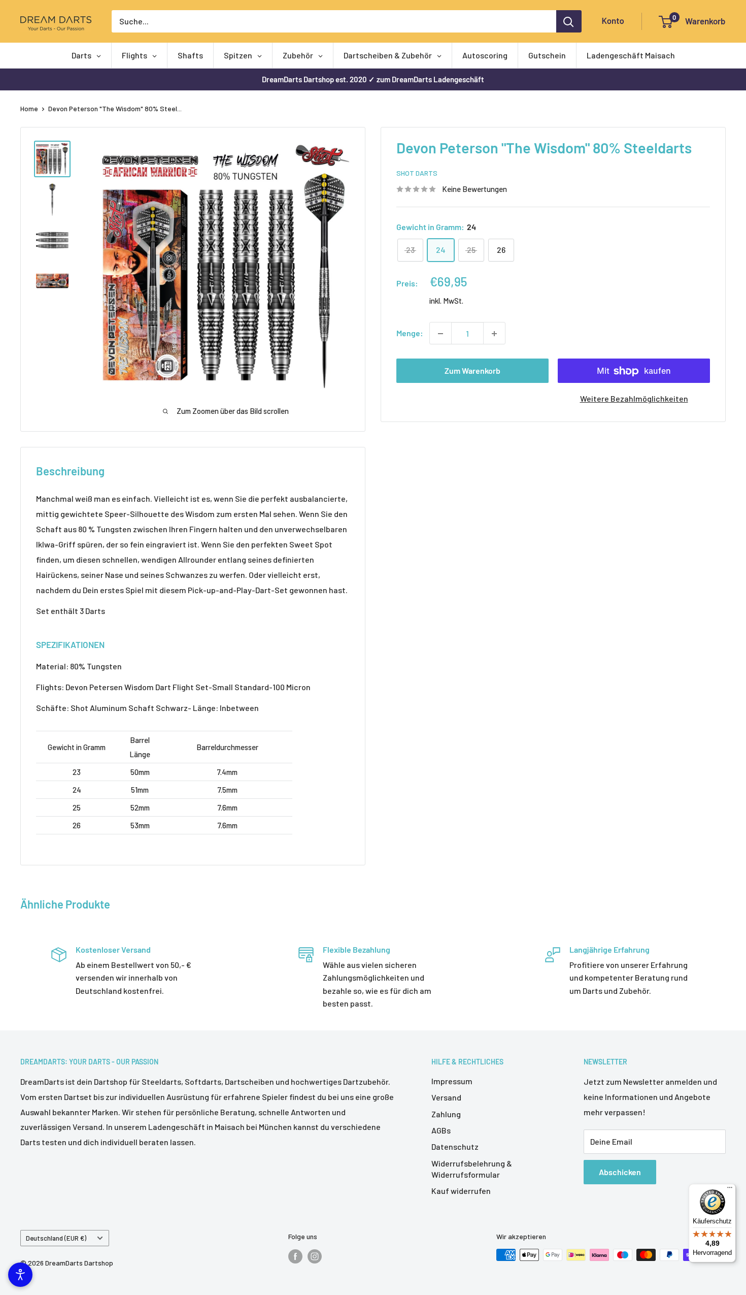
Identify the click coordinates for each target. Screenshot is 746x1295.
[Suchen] (569, 21)
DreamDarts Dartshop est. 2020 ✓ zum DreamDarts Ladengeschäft (373, 79)
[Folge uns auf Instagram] (315, 1256)
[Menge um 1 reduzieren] (440, 333)
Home (29, 108)
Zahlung (446, 1114)
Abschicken (620, 1172)
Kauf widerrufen (461, 1190)
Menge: (409, 333)
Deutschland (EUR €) (56, 1238)
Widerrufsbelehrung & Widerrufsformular (471, 1168)
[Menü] (730, 1190)
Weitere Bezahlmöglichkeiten (634, 399)
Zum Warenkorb (472, 371)
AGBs (441, 1130)
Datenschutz (455, 1146)
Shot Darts (416, 173)
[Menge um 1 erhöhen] (494, 333)
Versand (446, 1097)
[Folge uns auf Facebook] (295, 1256)
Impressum (451, 1081)
